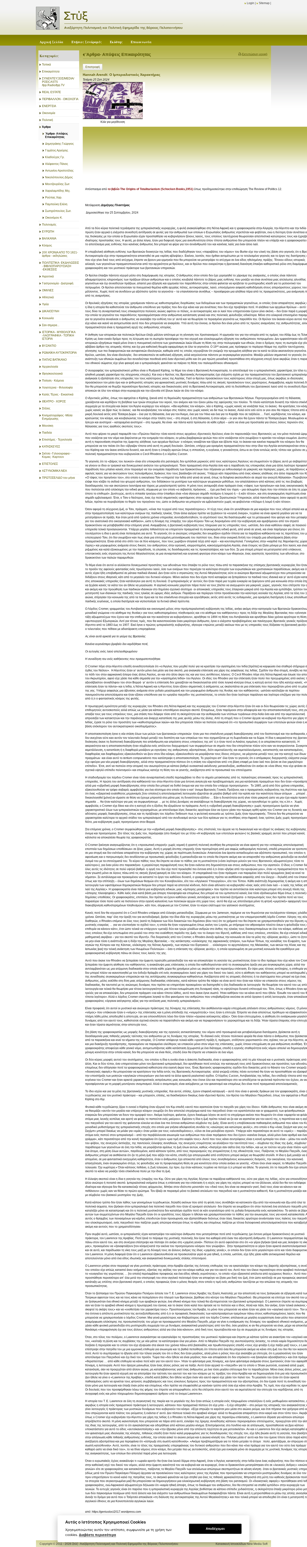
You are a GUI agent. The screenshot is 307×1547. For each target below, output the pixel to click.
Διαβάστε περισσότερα (97, 1535)
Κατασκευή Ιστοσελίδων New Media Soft (241, 1544)
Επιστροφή (92, 67)
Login (250, 3)
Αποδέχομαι (215, 1528)
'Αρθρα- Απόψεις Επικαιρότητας (118, 54)
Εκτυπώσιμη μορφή (254, 54)
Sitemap (264, 3)
